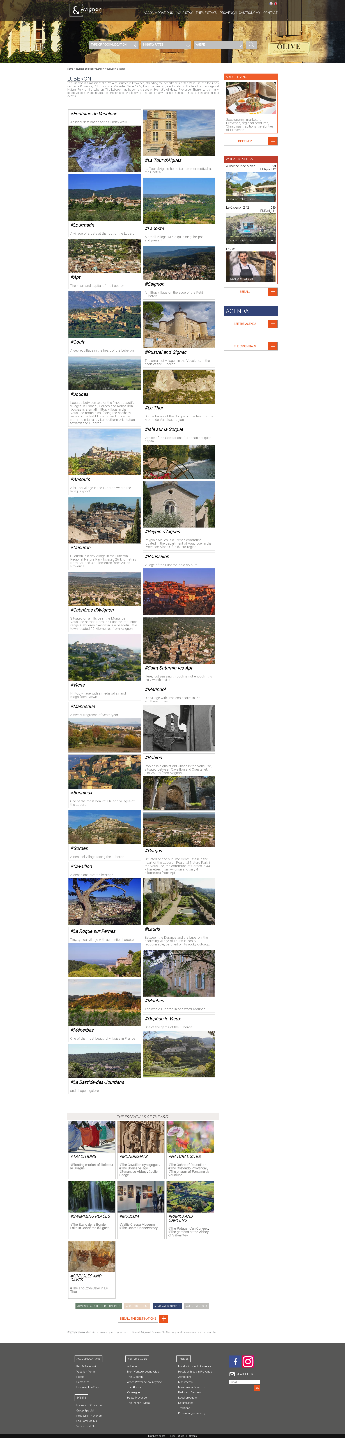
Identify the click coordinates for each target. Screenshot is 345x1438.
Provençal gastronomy (240, 13)
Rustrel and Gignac (167, 352)
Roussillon (158, 556)
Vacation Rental (85, 1371)
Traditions (84, 1156)
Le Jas (231, 249)
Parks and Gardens (180, 1218)
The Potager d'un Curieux (189, 1228)
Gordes (80, 848)
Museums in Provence (191, 1387)
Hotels (80, 1376)
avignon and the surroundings (99, 1306)
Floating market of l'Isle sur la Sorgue (91, 1166)
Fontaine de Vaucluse (95, 113)
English (275, 4)
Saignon (156, 284)
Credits (193, 1436)
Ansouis (81, 479)
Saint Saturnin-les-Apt (170, 667)
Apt (76, 277)
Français (271, 4)
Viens (79, 685)
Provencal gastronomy (192, 1413)
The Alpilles (134, 1387)
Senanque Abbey (133, 1171)
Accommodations (158, 13)
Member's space (156, 1436)
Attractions (185, 1376)
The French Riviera (138, 1402)
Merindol (157, 689)
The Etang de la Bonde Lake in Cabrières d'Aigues (89, 1226)
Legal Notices (177, 1436)
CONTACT (270, 13)
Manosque (84, 706)
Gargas (155, 850)
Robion (155, 757)
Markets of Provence (89, 1405)
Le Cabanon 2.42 (237, 207)
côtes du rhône (138, 1306)
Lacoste (156, 228)
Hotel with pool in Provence (194, 1366)
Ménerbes (83, 1030)
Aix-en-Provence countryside (144, 1382)
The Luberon (135, 1376)
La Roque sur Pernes (94, 931)
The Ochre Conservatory (139, 1228)
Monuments (135, 1156)
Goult (78, 342)
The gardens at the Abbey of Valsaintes (188, 1233)
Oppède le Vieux (164, 1018)
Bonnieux (82, 792)
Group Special (85, 1410)
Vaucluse (109, 68)
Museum (130, 1216)
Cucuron (82, 547)
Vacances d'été (86, 1426)
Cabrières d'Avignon (93, 610)
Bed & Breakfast (86, 1366)
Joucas (80, 394)
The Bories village (134, 1168)
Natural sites (186, 1156)
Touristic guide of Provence (89, 68)
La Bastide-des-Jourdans (98, 1082)
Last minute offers (87, 1387)
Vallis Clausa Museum (138, 1224)
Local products (187, 1397)
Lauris (154, 929)
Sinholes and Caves (85, 1278)
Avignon (132, 1366)
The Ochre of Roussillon (188, 1165)
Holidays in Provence (89, 1415)
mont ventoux (197, 1306)
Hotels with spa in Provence (195, 1371)
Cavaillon (82, 866)
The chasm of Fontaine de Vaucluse (188, 1173)
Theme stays (206, 13)
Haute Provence (137, 1397)
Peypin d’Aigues (164, 531)
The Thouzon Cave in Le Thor (89, 1290)
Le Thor (155, 407)
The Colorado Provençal (188, 1168)
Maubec (156, 1000)
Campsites (82, 1382)
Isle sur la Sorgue (165, 429)
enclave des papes (168, 1306)
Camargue (133, 1392)
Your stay (184, 13)
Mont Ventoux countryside (143, 1371)
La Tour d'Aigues (164, 160)
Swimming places (91, 1216)
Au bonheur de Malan (240, 166)
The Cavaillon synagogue (139, 1165)
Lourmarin (83, 225)
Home (70, 68)
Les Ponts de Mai (86, 1421)
